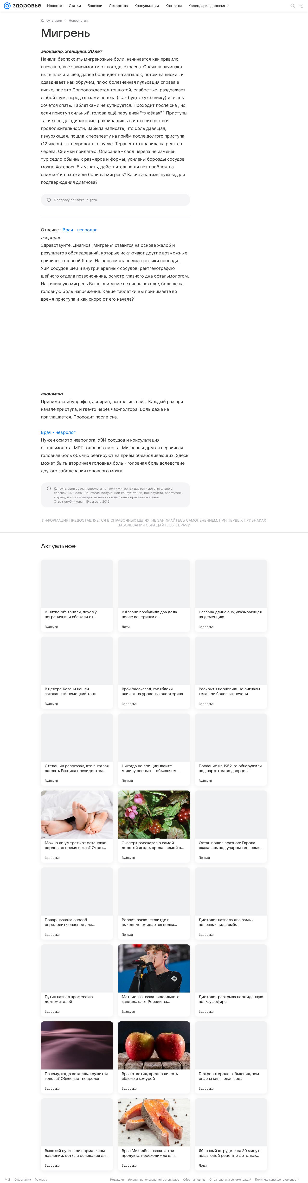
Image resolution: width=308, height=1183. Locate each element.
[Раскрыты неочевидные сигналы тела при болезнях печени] (231, 673)
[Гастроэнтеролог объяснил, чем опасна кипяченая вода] (231, 1057)
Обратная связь (194, 1179)
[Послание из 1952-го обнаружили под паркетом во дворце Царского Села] (231, 750)
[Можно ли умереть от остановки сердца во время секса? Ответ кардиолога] (77, 827)
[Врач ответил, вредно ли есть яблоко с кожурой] (154, 1057)
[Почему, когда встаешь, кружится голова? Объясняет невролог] (77, 1057)
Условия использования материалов (153, 1179)
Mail (8, 1179)
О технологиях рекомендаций (230, 1179)
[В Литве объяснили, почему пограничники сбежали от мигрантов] (77, 596)
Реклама (41, 1179)
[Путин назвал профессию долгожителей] (77, 980)
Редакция (117, 1179)
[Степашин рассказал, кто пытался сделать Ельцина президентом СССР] (77, 750)
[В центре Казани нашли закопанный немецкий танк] (77, 673)
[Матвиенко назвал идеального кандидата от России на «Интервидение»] (154, 980)
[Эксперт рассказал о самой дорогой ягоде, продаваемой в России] (154, 827)
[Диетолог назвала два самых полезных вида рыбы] (231, 903)
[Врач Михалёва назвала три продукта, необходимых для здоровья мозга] (154, 1134)
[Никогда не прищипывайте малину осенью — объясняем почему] (154, 750)
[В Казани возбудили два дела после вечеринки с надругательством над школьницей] (154, 596)
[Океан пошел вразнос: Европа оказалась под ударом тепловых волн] (231, 827)
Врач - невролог (80, 229)
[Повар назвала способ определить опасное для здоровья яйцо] (77, 903)
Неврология (78, 20)
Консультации (51, 20)
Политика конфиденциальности (277, 1179)
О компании (22, 1179)
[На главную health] (26, 6)
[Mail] (7, 6)
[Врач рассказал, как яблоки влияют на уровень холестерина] (154, 673)
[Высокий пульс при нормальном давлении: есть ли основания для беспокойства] (77, 1134)
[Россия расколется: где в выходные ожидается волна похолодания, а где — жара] (154, 903)
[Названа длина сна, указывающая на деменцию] (231, 596)
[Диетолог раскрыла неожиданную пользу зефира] (231, 980)
